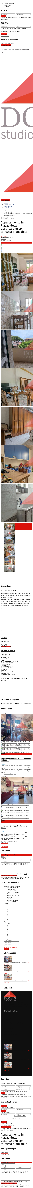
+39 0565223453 (9, 49)
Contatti (6, 7)
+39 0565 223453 (8, 1028)
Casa (5, 210)
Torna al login (5, 36)
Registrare (3, 34)
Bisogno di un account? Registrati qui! (12, 17)
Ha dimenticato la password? (17, 1128)
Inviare (2, 1093)
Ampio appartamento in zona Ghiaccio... (15, 981)
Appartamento (8, 212)
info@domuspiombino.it (22, 49)
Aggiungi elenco (5, 200)
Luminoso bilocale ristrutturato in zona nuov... (16, 827)
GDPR (25, 874)
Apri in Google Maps (6, 646)
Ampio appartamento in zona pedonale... (16, 962)
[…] (4, 768)
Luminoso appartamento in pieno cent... (15, 972)
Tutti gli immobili (9, 3)
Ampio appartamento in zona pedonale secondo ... (16, 760)
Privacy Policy (16, 1015)
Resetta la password (6, 45)
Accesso (3, 16)
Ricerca (6, 949)
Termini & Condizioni (20, 28)
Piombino (3, 239)
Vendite (11, 237)
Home (6, 2)
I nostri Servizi (8, 5)
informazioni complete (10, 774)
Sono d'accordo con (14, 28)
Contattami (4, 846)
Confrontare (4, 1106)
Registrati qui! (5, 1128)
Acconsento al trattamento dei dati (15, 874)
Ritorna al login (5, 47)
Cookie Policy (7, 1015)
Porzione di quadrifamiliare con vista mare (13, 1094)
